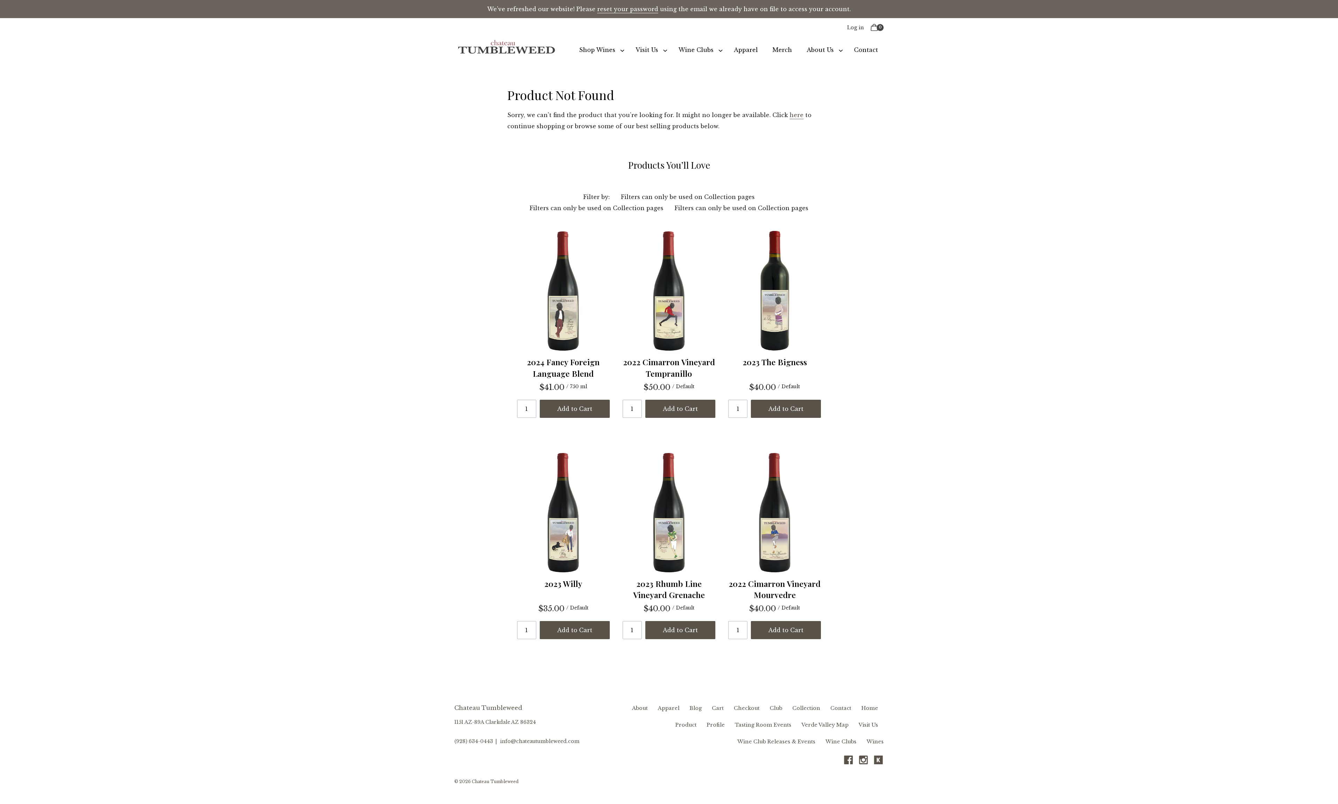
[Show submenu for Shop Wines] (622, 50)
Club (776, 708)
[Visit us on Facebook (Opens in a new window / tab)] (848, 762)
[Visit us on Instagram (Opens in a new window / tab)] (863, 762)
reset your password (627, 9)
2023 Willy (563, 583)
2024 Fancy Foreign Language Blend (563, 367)
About (640, 708)
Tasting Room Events (763, 725)
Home (869, 708)
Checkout (747, 708)
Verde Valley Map (824, 725)
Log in (855, 27)
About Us (820, 49)
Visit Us (647, 49)
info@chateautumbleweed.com (539, 741)
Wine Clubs (696, 49)
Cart (718, 708)
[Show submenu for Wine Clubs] (720, 50)
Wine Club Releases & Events (776, 741)
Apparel (746, 49)
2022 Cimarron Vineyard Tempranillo (669, 367)
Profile (716, 725)
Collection (806, 708)
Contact (866, 49)
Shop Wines (597, 49)
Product (686, 725)
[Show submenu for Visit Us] (665, 50)
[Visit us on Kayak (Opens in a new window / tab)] (878, 762)
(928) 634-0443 (473, 741)
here (796, 115)
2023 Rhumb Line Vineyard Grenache (669, 589)
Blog (696, 708)
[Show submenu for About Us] (841, 50)
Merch (782, 49)
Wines (875, 741)
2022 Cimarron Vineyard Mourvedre (775, 589)
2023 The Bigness (775, 362)
